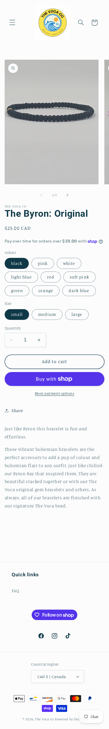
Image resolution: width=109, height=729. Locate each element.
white (69, 263)
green (17, 290)
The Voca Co (44, 719)
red (50, 276)
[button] (12, 22)
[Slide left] (41, 195)
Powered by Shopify (70, 719)
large (77, 314)
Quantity (13, 328)
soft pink (79, 276)
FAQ (15, 590)
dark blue (79, 290)
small (17, 314)
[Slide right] (67, 195)
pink (43, 263)
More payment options (54, 393)
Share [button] (17, 410)
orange (45, 290)
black (16, 263)
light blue (21, 276)
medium (47, 314)
